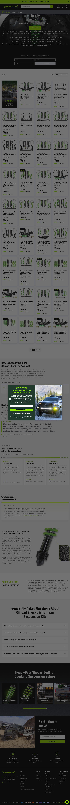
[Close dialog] (61, 386)
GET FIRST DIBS (21, 409)
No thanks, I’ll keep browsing (21, 413)
